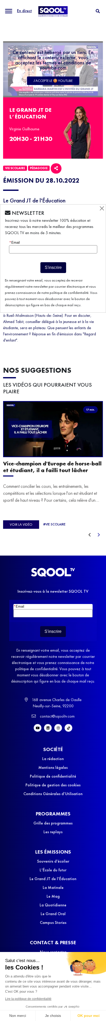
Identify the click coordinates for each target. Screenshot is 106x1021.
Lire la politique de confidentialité (28, 999)
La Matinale (53, 887)
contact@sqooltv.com (57, 716)
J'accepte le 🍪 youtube (53, 80)
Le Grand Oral (53, 913)
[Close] (102, 208)
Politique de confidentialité (53, 776)
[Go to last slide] (89, 535)
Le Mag (53, 896)
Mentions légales (53, 767)
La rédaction (53, 758)
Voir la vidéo (21, 524)
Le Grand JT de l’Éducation (53, 878)
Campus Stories (53, 922)
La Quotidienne (53, 905)
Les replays (53, 832)
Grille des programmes (53, 823)
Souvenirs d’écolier (53, 861)
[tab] (98, 11)
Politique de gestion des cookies (53, 785)
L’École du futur (53, 870)
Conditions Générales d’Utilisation (53, 793)
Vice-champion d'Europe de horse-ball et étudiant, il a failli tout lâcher (52, 467)
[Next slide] (99, 535)
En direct (24, 10)
